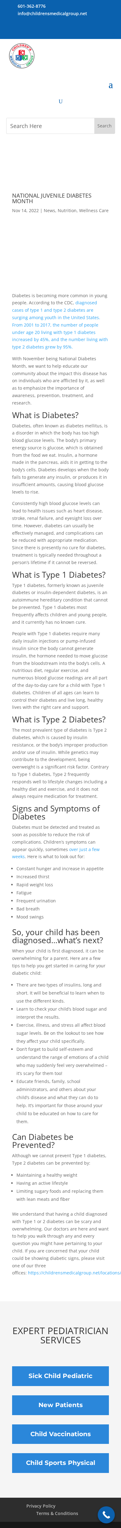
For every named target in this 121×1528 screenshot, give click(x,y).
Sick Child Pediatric (60, 1376)
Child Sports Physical (60, 1462)
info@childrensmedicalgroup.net (52, 13)
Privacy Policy (41, 1506)
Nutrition (67, 210)
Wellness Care (94, 210)
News (49, 210)
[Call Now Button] (106, 1514)
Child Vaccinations (60, 1434)
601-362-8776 (32, 6)
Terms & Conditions (57, 1513)
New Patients (60, 1405)
